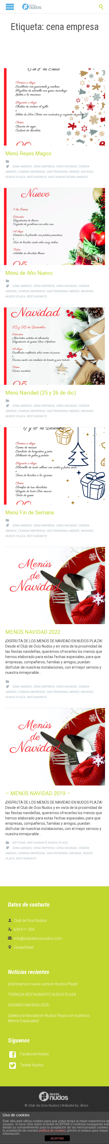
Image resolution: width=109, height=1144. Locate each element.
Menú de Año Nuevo (29, 273)
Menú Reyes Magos (28, 153)
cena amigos (21, 166)
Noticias (18, 842)
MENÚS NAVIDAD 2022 (32, 632)
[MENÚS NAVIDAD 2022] (54, 585)
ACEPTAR (57, 1138)
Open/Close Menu (10, 6)
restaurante (36, 177)
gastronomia (57, 171)
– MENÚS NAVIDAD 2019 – (37, 793)
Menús (74, 171)
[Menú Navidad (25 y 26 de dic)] (54, 346)
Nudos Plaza (15, 177)
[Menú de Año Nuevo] (54, 226)
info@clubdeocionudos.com (35, 938)
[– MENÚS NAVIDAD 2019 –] (54, 746)
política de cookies (52, 1130)
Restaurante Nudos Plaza (47, 842)
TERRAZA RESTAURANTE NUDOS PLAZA (42, 994)
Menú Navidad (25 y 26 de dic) (40, 393)
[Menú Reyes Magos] (54, 107)
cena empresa (43, 166)
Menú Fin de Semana (29, 512)
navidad (87, 171)
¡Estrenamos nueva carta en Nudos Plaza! (43, 984)
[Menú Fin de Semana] (54, 466)
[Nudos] (32, 6)
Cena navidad (66, 166)
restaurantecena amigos (68, 177)
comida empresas (31, 171)
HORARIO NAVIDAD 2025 (28, 1005)
